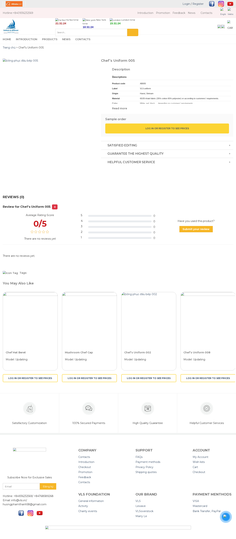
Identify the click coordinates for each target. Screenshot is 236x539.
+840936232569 (23, 13)
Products (49, 39)
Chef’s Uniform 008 (196, 352)
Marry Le (141, 516)
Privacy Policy (144, 467)
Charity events (87, 511)
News (191, 13)
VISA (196, 501)
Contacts (206, 13)
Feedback (179, 13)
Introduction (145, 13)
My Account (200, 457)
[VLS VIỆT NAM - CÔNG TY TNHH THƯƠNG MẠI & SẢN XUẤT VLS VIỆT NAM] (29, 26)
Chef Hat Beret (16, 352)
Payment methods (148, 462)
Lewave (141, 506)
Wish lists (199, 462)
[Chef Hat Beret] (30, 319)
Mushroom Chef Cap (79, 352)
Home (7, 39)
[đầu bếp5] (49, 123)
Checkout (84, 467)
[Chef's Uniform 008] (208, 319)
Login (186, 4)
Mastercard (200, 506)
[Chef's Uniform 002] (149, 319)
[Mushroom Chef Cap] (89, 319)
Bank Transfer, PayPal (207, 511)
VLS (138, 501)
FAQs (139, 457)
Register (198, 4)
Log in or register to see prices (167, 128)
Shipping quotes (146, 472)
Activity (83, 506)
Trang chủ (9, 47)
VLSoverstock (144, 511)
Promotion (163, 13)
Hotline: (8, 13)
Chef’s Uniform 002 (137, 352)
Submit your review (196, 229)
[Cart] (230, 26)
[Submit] (132, 32)
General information (91, 501)
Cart (195, 467)
